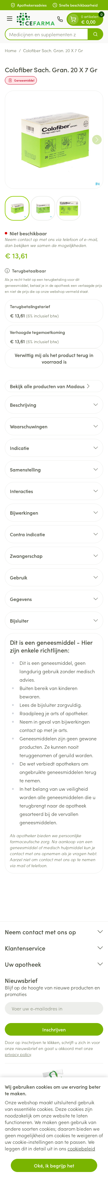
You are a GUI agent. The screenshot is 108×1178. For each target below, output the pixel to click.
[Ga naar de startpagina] (36, 19)
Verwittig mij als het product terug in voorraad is (54, 358)
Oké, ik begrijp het (54, 1165)
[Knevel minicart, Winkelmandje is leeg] (73, 19)
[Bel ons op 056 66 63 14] (60, 19)
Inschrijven (54, 1029)
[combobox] (46, 34)
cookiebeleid (81, 1148)
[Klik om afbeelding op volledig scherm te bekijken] (54, 140)
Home (10, 50)
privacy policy (18, 1054)
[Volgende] (97, 139)
